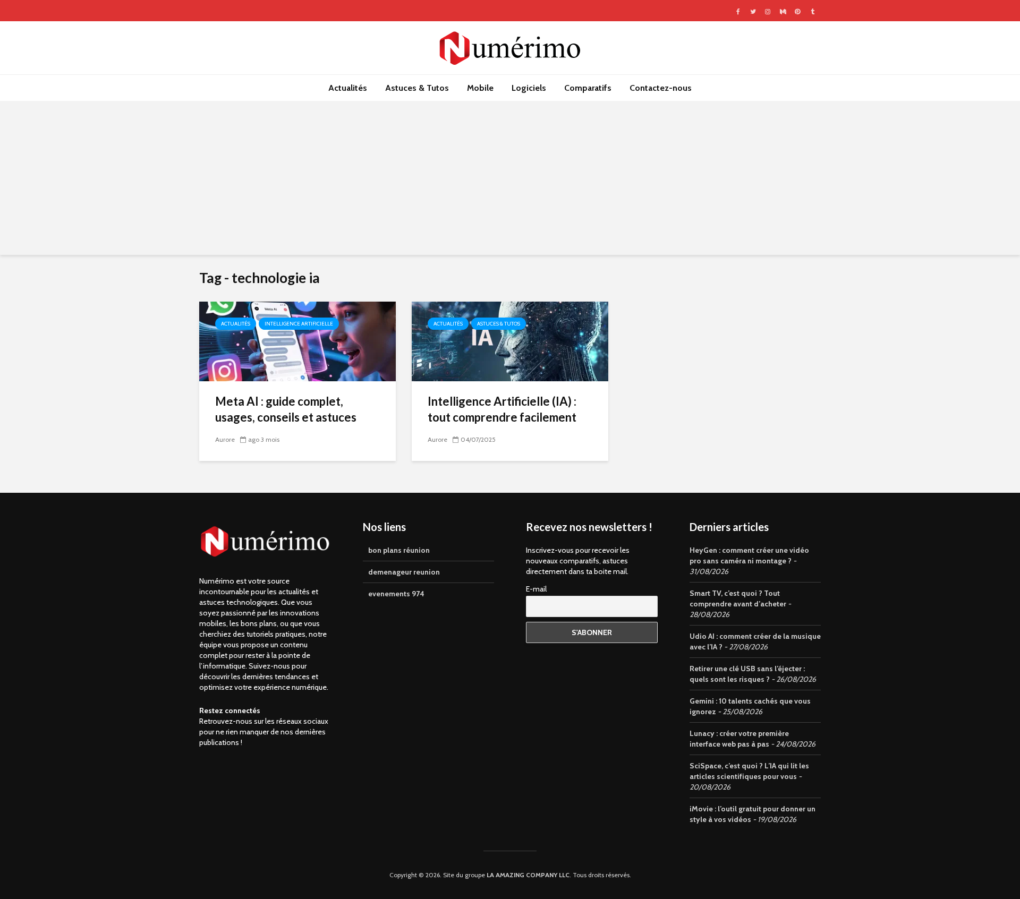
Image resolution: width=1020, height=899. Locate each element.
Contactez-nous (661, 88)
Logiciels (529, 88)
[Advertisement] (510, 180)
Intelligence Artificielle (299, 323)
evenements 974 (396, 593)
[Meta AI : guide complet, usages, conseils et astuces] (297, 341)
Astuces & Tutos (417, 88)
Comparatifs (587, 88)
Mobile (480, 88)
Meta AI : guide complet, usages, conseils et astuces (285, 409)
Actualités (347, 88)
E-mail (536, 589)
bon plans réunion (399, 550)
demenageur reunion (404, 572)
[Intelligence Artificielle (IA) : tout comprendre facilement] (510, 341)
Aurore (225, 439)
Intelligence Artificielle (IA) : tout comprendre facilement (502, 409)
